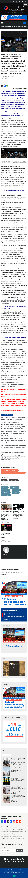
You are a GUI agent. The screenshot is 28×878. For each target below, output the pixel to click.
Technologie (5, 495)
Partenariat (16, 490)
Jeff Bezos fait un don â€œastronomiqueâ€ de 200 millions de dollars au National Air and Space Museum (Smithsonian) (13, 447)
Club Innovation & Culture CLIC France (14, 860)
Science (15, 492)
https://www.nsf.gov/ (12, 379)
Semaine (15, 755)
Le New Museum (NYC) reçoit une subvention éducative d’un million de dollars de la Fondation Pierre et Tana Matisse (18, 798)
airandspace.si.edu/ (6, 334)
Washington (13, 480)
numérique (5, 490)
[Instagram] (19, 2)
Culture (4, 487)
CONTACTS (16, 867)
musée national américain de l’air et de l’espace (13, 126)
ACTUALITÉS (4, 54)
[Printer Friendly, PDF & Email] (5, 78)
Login (25, 4)
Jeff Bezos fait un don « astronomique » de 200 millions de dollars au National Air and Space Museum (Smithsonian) (6, 515)
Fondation (11, 56)
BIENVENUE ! (10, 865)
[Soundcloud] (25, 2)
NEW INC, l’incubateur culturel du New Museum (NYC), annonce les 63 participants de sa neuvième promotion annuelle (18, 779)
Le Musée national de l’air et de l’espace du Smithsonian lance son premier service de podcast (18, 514)
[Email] (7, 86)
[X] (14, 2)
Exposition (4, 56)
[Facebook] (17, 2)
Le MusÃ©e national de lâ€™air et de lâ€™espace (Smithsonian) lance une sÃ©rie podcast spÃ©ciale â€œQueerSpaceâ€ (13, 440)
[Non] (26, 873)
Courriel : (3, 847)
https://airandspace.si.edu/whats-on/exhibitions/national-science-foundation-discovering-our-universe (13, 384)
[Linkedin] (5, 821)
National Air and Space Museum (11, 311)
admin (6, 76)
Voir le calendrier (6, 619)
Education (14, 487)
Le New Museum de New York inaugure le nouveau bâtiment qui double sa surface (18, 769)
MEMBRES (22, 865)
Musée (16, 58)
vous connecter (11, 572)
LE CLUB (16, 865)
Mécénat (10, 58)
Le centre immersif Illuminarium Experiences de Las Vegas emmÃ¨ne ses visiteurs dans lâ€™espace (13, 433)
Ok (14, 876)
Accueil (4, 865)
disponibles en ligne (13, 287)
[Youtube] (22, 2)
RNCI (10, 867)
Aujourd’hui (7, 755)
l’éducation (13, 346)
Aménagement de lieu (15, 54)
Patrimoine (5, 492)
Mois (20, 755)
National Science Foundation (15, 120)
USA (4, 480)
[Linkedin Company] (11, 2)
